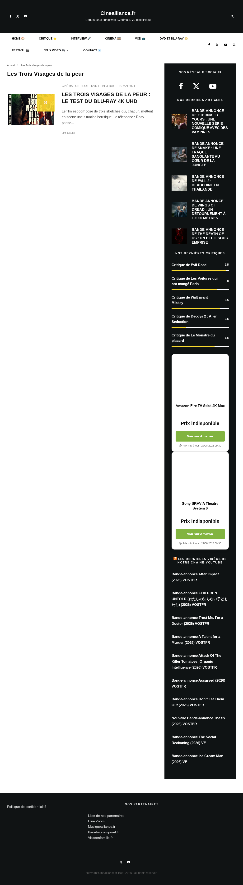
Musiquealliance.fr (101, 826)
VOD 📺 (140, 38)
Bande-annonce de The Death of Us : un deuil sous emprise (210, 236)
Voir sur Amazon (200, 436)
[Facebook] (10, 16)
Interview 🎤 (81, 38)
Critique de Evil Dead (189, 265)
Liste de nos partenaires (106, 816)
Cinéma (67, 86)
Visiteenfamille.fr (100, 838)
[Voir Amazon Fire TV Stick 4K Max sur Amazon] (200, 379)
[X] (18, 16)
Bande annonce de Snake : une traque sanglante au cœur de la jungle (208, 154)
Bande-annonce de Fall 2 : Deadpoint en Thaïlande (208, 182)
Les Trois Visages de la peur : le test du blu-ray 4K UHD (106, 97)
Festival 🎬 (20, 50)
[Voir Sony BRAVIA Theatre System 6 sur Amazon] (200, 477)
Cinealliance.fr (118, 13)
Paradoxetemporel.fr (103, 832)
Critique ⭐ (48, 38)
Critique (82, 86)
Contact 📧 (92, 50)
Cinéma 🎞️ (113, 38)
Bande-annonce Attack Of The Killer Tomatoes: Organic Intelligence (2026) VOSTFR (196, 661)
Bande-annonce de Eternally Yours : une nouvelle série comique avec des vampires (210, 121)
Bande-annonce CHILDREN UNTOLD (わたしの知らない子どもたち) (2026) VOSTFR (200, 599)
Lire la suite (68, 132)
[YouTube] (25, 16)
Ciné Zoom (96, 821)
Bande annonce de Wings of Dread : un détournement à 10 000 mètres (209, 209)
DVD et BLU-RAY (103, 86)
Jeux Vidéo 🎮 (54, 50)
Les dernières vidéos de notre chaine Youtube (202, 560)
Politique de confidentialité (26, 807)
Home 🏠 (18, 38)
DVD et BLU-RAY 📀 (174, 38)
